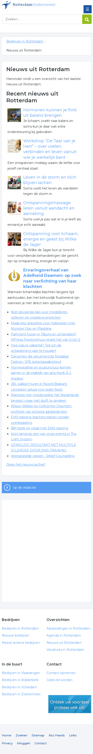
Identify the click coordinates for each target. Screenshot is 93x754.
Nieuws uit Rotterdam (64, 643)
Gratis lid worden (59, 680)
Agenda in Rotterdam (63, 635)
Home (6, 735)
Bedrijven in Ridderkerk (20, 680)
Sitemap (38, 735)
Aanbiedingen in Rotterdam (68, 628)
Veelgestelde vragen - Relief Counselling (42, 456)
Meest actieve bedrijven (21, 643)
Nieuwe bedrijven (15, 635)
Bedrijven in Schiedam (19, 687)
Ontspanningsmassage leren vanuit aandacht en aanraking (48, 208)
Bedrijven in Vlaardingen (21, 673)
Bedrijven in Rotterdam (34, 5)
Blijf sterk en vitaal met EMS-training (39, 428)
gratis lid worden (69, 704)
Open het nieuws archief (25, 464)
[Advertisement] (46, 551)
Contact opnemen (61, 673)
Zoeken (21, 735)
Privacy (7, 743)
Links (73, 735)
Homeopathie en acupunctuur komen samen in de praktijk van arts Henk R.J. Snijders (41, 373)
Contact (41, 743)
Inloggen (23, 743)
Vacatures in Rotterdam (65, 650)
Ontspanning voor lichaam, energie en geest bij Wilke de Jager (51, 239)
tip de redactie (24, 488)
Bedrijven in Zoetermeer (21, 694)
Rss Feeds (57, 735)
